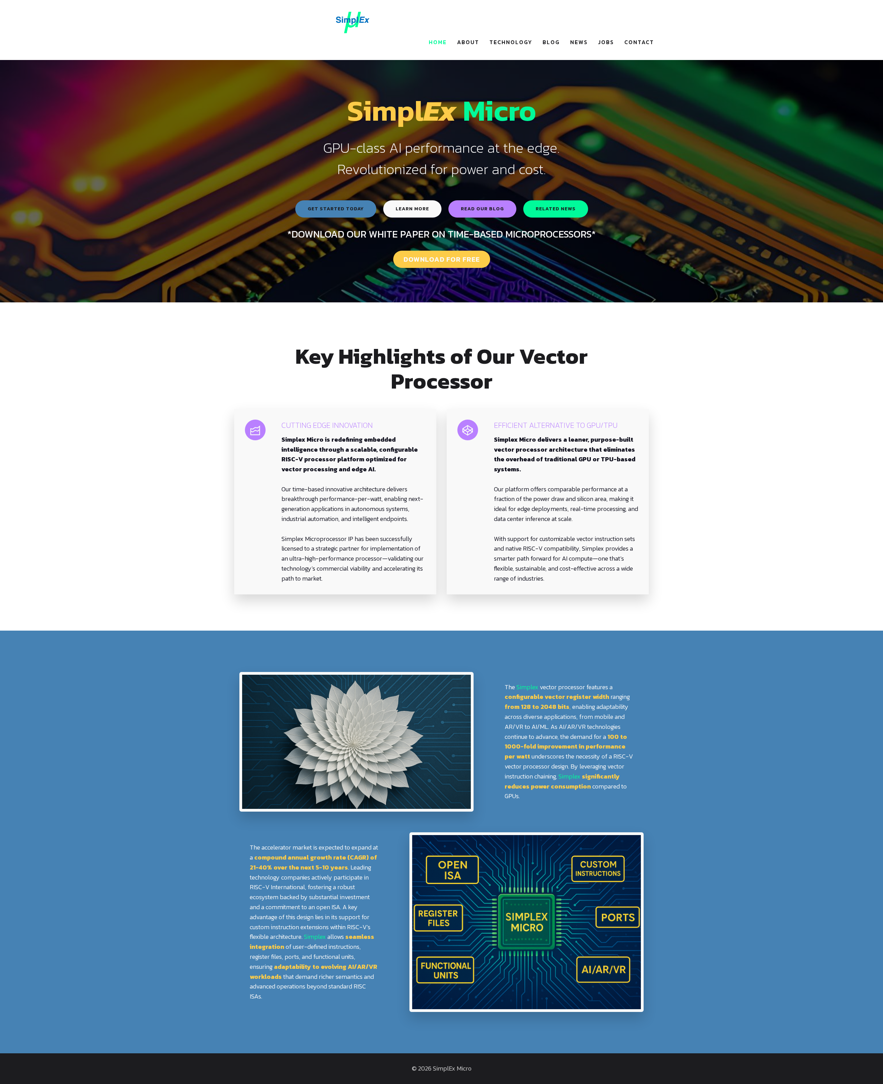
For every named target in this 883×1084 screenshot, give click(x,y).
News (579, 42)
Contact (639, 42)
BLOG (551, 42)
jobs (606, 42)
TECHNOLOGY (510, 42)
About (468, 42)
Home (438, 42)
